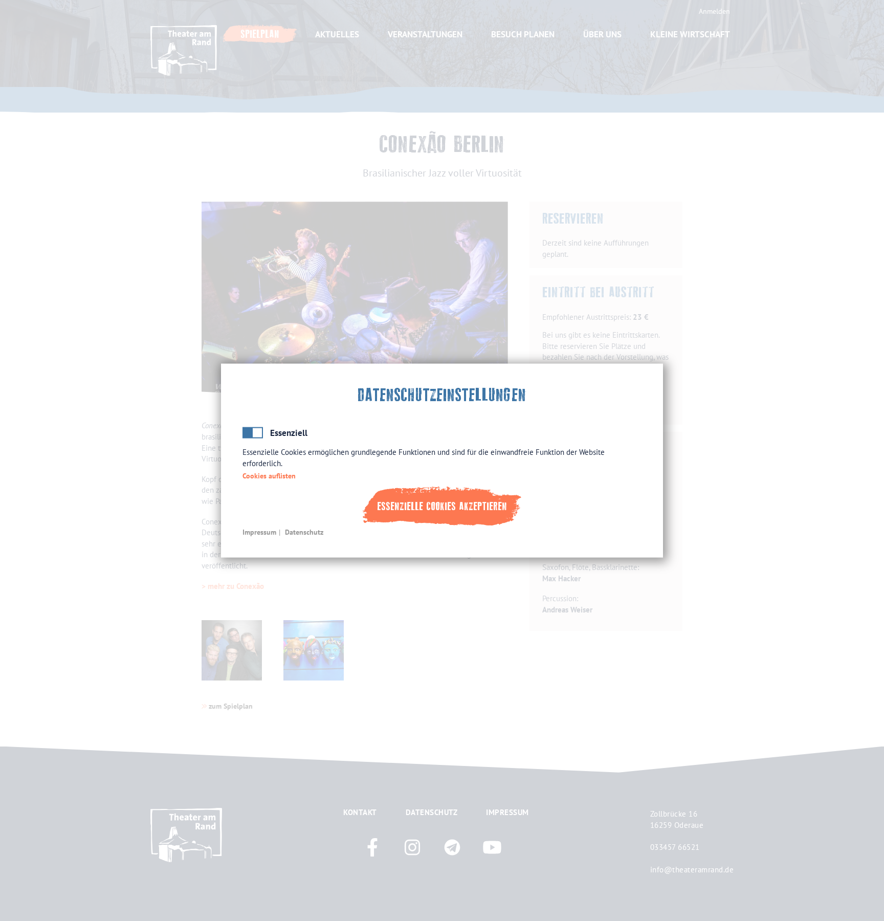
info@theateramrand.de (692, 869)
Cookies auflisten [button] (269, 475)
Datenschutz (304, 531)
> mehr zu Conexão (233, 586)
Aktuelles (337, 34)
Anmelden (714, 11)
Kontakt (360, 812)
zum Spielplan (231, 706)
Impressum (259, 531)
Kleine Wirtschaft (690, 34)
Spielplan (259, 34)
